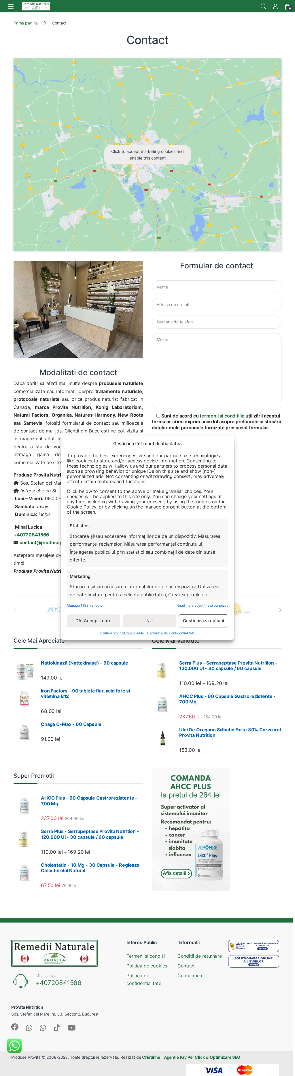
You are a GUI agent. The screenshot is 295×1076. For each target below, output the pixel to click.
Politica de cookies (146, 966)
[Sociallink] (14, 1027)
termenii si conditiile (222, 416)
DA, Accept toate (93, 620)
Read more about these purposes (202, 605)
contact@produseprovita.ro (51, 542)
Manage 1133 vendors (84, 605)
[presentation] (280, 610)
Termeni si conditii (145, 956)
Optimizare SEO (225, 1057)
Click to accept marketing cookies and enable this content (147, 154)
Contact (186, 966)
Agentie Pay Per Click (184, 1057)
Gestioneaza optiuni (203, 620)
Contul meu (189, 975)
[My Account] (275, 6)
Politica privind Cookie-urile (122, 633)
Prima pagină (26, 22)
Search (263, 6)
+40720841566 (59, 982)
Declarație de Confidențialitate (171, 633)
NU (149, 620)
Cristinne (151, 1057)
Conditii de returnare (199, 956)
